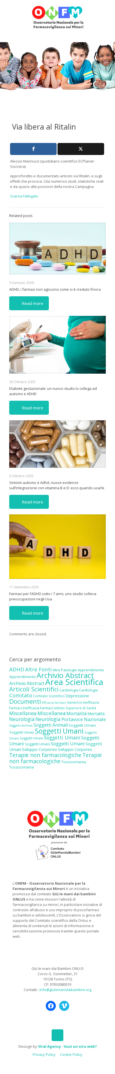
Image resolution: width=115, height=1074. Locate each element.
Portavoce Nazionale (83, 719)
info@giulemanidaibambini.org (65, 989)
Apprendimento (91, 669)
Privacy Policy (44, 1054)
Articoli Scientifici (34, 689)
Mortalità (76, 713)
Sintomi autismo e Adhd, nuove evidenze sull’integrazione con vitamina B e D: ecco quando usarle (56, 485)
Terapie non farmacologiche (45, 755)
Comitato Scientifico (49, 696)
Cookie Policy (71, 1054)
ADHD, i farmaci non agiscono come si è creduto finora (55, 289)
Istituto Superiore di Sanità (75, 708)
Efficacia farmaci (54, 703)
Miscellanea (23, 713)
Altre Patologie (64, 669)
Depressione (77, 695)
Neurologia (22, 719)
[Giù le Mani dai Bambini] (57, 17)
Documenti (25, 701)
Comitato (20, 695)
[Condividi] (33, 149)
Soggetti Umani (82, 725)
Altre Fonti (38, 669)
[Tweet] (81, 149)
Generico (74, 702)
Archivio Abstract (65, 675)
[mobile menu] (107, 11)
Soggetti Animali (21, 725)
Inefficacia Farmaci (38, 707)
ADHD (16, 669)
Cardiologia (68, 690)
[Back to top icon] (57, 1035)
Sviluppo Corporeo (39, 749)
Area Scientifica (74, 682)
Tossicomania (73, 761)
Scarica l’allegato (24, 196)
